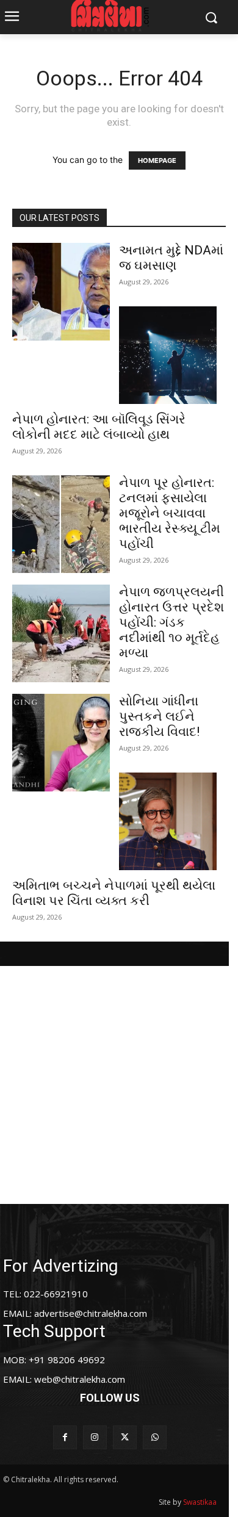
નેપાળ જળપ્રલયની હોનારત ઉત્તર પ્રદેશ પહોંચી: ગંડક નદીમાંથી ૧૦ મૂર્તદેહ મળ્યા (171, 622)
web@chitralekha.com (79, 1379)
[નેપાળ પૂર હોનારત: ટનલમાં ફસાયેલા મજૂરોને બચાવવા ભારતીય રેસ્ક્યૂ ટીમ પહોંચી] (61, 524)
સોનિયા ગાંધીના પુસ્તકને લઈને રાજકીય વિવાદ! (159, 716)
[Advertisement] (119, 1085)
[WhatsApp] (155, 1437)
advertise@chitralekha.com (90, 1313)
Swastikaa (200, 1502)
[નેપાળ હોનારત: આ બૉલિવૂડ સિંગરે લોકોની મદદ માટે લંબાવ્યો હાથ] (168, 355)
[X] (125, 1437)
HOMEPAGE (157, 160)
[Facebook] (65, 1437)
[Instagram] (95, 1437)
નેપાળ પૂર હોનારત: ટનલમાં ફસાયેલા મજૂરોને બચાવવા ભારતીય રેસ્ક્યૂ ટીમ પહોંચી (169, 513)
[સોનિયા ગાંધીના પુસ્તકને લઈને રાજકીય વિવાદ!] (61, 742)
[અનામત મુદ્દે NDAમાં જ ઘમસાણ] (61, 292)
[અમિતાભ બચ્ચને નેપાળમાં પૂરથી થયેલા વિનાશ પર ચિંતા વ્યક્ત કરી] (168, 821)
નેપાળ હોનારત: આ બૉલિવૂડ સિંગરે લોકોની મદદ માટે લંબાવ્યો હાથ (99, 427)
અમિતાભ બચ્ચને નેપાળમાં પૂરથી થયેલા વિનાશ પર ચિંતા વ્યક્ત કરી (113, 893)
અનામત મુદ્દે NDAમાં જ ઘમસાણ (171, 258)
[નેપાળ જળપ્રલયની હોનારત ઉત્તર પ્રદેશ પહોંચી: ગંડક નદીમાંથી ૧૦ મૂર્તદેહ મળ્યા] (61, 633)
